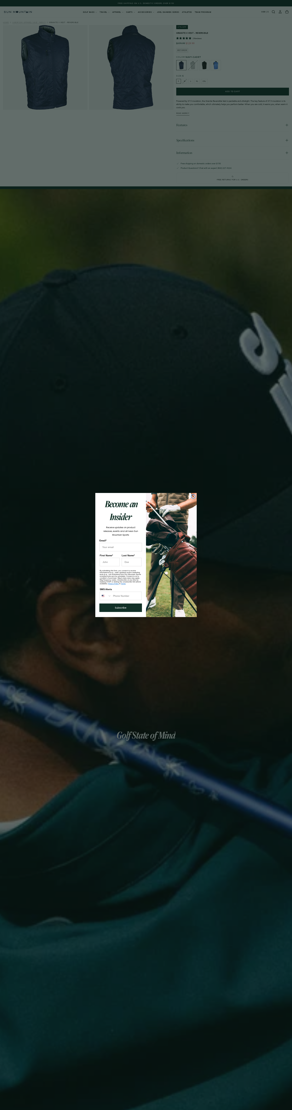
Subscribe (120, 607)
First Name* (106, 555)
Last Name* (128, 555)
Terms (123, 584)
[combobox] (105, 596)
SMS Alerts (106, 589)
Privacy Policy (113, 584)
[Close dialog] (193, 496)
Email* (102, 540)
